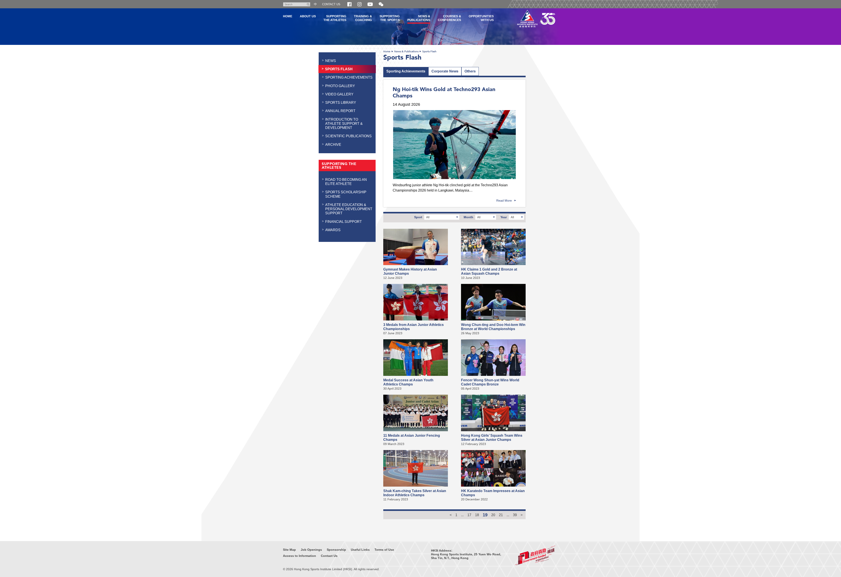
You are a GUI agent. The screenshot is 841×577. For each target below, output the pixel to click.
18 (477, 515)
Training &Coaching (363, 18)
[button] (381, 4)
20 (493, 515)
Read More (504, 200)
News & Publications (406, 51)
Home (386, 51)
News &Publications (418, 18)
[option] (454, 144)
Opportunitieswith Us (481, 18)
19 (485, 515)
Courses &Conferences (449, 18)
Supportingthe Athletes (334, 18)
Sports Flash (429, 51)
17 (469, 515)
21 (501, 515)
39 (515, 515)
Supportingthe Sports (390, 18)
